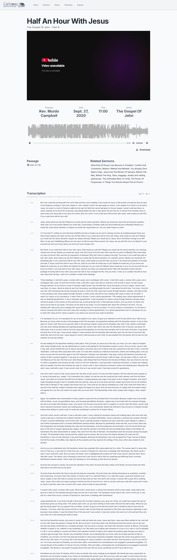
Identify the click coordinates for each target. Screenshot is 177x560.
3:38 (31, 280)
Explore (80, 5)
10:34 (32, 415)
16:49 (32, 553)
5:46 (31, 319)
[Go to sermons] (14, 5)
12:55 (32, 465)
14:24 (32, 501)
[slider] (79, 143)
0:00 (31, 203)
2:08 (31, 250)
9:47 (31, 399)
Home (35, 5)
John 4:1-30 (35, 165)
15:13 (32, 520)
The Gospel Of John (128, 113)
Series (57, 5)
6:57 (31, 343)
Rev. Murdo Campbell (49, 113)
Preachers (68, 5)
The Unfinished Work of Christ (116, 179)
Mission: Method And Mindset (115, 168)
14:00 (32, 490)
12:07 (32, 448)
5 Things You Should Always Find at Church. (123, 182)
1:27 (31, 233)
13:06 (32, 473)
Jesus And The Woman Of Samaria (119, 172)
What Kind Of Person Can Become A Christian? (112, 165)
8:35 (31, 374)
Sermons (46, 5)
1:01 (31, 222)
